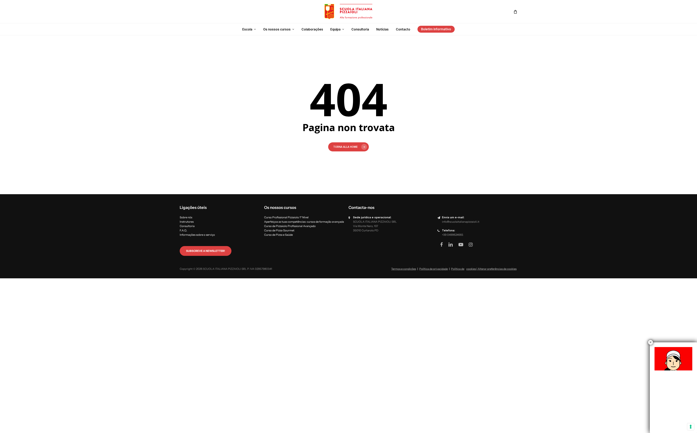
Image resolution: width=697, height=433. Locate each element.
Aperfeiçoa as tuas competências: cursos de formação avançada (304, 221)
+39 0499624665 (452, 234)
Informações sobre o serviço (197, 234)
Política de (457, 269)
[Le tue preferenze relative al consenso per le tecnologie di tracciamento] (690, 426)
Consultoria (187, 226)
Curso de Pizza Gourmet (279, 230)
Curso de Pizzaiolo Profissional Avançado (290, 226)
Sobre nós (186, 217)
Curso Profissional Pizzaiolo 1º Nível (286, 217)
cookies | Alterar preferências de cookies (491, 269)
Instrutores (187, 221)
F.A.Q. (183, 230)
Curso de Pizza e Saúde (278, 234)
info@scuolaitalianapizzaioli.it (460, 221)
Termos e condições (403, 269)
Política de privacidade (433, 269)
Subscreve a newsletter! (205, 251)
